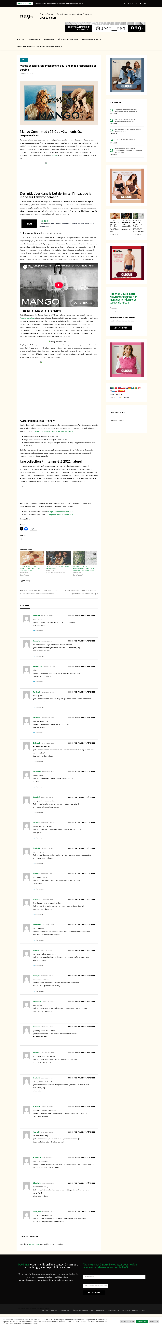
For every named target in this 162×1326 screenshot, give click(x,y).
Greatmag (40, 1308)
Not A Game (47, 18)
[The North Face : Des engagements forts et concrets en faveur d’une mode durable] (85, 558)
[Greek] (132, 388)
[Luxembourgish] (113, 391)
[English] (127, 388)
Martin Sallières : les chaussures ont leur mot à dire (128, 130)
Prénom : (113, 308)
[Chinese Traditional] (119, 388)
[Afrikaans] (111, 388)
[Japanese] (140, 388)
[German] (129, 388)
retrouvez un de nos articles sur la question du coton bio (53, 431)
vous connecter (34, 1244)
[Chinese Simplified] (116, 388)
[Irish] (134, 388)
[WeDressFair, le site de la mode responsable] (58, 558)
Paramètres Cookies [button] (127, 1321)
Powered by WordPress (24, 1308)
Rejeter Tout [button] (154, 1321)
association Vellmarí (27, 318)
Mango (54, 155)
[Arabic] (113, 388)
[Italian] (137, 388)
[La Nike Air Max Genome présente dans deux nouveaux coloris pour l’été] (32, 558)
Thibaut (22, 73)
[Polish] (116, 391)
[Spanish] (121, 391)
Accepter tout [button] (142, 1321)
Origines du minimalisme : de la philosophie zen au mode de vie (126, 111)
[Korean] (111, 391)
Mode (24, 60)
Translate (126, 397)
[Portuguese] (119, 391)
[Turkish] (124, 391)
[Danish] (124, 388)
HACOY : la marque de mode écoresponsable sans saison (56, 3)
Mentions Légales (117, 420)
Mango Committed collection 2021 (60, 512)
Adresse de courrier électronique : (122, 317)
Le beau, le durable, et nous (125, 140)
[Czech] (121, 388)
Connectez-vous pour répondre (81, 615)
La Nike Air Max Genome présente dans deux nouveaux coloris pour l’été (31, 568)
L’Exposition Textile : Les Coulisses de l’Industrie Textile (38, 46)
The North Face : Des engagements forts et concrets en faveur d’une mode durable (84, 568)
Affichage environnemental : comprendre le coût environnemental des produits (128, 150)
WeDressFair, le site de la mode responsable (126, 223)
